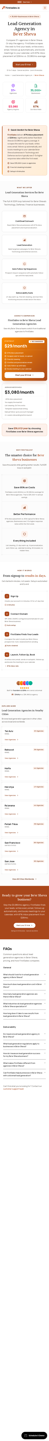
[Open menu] (45, 7)
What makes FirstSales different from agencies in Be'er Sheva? (19, 1064)
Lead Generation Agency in (22, 75)
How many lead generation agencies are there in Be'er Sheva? (20, 995)
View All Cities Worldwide (23, 879)
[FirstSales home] (11, 8)
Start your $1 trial (23, 64)
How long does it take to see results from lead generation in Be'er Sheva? (21, 1014)
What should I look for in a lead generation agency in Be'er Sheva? (21, 976)
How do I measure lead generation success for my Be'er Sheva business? (21, 1054)
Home (7, 75)
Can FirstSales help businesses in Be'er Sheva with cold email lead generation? (22, 1074)
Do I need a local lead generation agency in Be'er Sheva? (21, 1035)
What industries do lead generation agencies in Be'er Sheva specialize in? (22, 1005)
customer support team (13, 1089)
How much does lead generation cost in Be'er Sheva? (22, 985)
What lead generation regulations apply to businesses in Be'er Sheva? (21, 1045)
